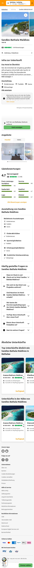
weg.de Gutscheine (7, 497)
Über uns (4, 467)
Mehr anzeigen (11, 101)
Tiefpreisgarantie (7, 500)
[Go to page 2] (8, 161)
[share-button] (25, 15)
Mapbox (20, 107)
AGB (3, 516)
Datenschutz (5, 526)
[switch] (4, 565)
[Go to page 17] (24, 161)
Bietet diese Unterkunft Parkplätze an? (15, 324)
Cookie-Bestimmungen (8, 474)
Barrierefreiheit (6, 532)
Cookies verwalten (7, 477)
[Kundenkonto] (32, 3)
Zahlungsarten (6, 494)
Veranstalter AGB (7, 520)
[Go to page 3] (9, 161)
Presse (4, 483)
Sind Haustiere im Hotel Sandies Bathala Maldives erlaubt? (16, 295)
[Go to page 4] (10, 161)
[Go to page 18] (25, 161)
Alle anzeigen (7, 90)
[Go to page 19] (26, 161)
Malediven (5, 9)
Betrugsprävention (7, 509)
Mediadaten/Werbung (8, 480)
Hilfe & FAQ (5, 490)
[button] (15, 24)
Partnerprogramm (7, 503)
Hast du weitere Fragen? (15, 330)
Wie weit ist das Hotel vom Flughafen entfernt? (16, 286)
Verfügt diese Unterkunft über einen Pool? (16, 316)
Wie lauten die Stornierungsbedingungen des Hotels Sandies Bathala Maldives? (16, 306)
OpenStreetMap (28, 107)
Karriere (4, 471)
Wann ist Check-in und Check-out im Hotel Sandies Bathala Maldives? (17, 277)
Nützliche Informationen (9, 506)
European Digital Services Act (10, 529)
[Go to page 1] (7, 161)
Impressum (5, 523)
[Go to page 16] (23, 161)
